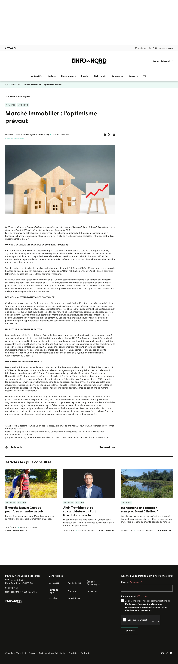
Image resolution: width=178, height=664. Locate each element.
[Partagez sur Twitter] (109, 134)
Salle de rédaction (14, 138)
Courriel (131, 582)
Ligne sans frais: (21, 592)
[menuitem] (162, 61)
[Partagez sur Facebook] (104, 134)
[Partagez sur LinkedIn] (113, 134)
